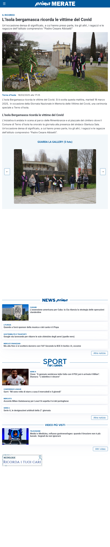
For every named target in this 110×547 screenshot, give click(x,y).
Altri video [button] (100, 449)
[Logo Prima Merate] (55, 3)
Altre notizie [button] (100, 353)
